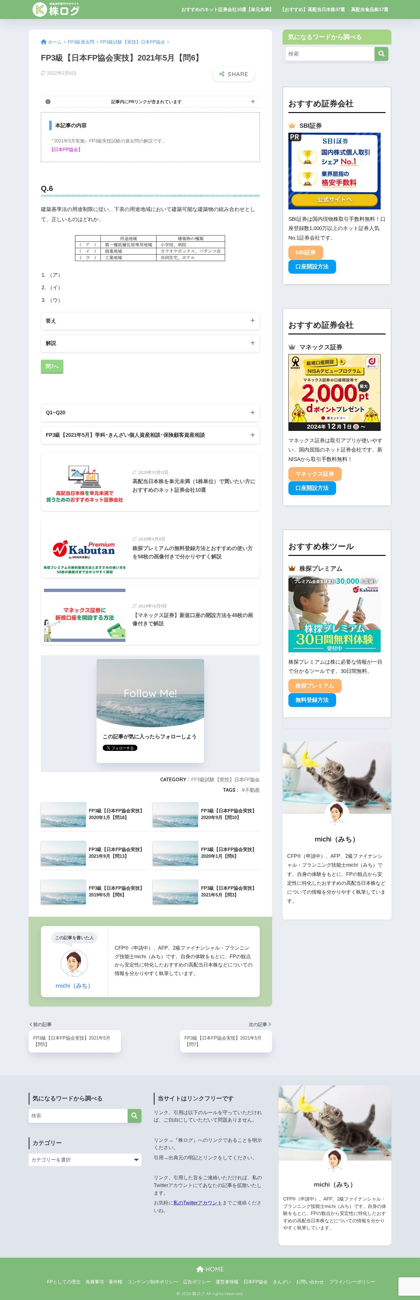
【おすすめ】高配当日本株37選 (312, 9)
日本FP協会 (256, 1281)
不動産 (252, 790)
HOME (214, 1269)
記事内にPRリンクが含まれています (146, 101)
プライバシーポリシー (352, 1281)
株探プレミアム (314, 686)
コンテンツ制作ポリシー (152, 1281)
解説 (51, 343)
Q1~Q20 (55, 413)
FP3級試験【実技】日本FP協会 (225, 779)
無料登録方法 (312, 700)
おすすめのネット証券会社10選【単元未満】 (227, 9)
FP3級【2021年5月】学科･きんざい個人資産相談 (125, 435)
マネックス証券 (314, 474)
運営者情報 (227, 1281)
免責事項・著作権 (103, 1281)
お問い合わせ (310, 1281)
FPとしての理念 (64, 1281)
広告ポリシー (197, 1281)
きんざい (282, 1281)
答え (51, 321)
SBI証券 (305, 252)
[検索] (381, 54)
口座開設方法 (312, 267)
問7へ (52, 366)
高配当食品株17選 (369, 9)
